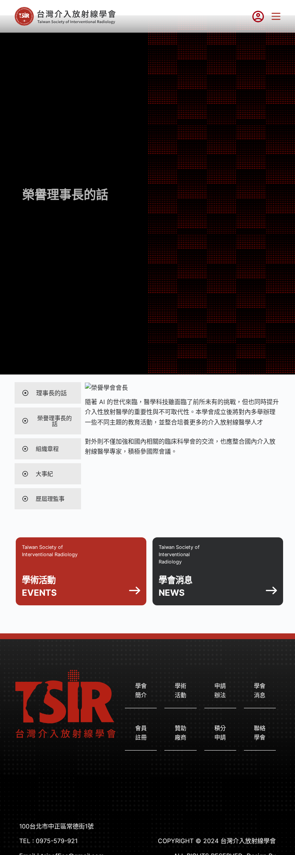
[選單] (276, 16)
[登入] (258, 16)
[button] (260, 691)
